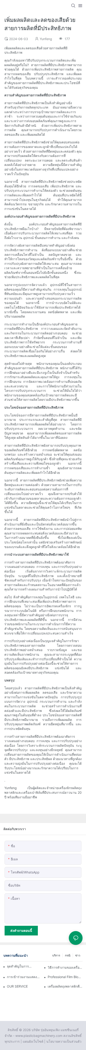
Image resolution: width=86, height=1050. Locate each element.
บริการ (56, 955)
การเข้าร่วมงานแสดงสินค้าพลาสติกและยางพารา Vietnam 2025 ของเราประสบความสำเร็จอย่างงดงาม (24, 977)
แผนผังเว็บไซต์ (33, 1041)
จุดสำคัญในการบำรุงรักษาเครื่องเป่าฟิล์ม (20, 966)
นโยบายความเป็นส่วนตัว (63, 1041)
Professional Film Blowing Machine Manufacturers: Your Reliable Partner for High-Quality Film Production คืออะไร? (65, 977)
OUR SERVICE (17, 986)
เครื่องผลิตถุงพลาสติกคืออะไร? (65, 986)
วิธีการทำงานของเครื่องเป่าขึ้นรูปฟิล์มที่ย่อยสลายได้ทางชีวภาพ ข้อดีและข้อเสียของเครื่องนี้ (65, 967)
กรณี (67, 955)
